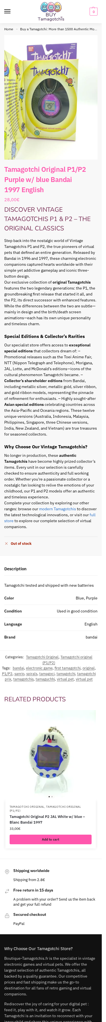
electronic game (39, 668)
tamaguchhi (45, 679)
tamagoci (47, 673)
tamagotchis (23, 679)
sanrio (19, 673)
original (89, 668)
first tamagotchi (68, 668)
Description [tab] (15, 568)
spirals (31, 673)
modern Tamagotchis (57, 508)
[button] (93, 12)
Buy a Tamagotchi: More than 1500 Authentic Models (60, 29)
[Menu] (12, 11)
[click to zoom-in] (51, 97)
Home (8, 29)
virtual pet (65, 679)
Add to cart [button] (50, 839)
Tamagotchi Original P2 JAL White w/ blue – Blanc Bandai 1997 (47, 819)
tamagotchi (66, 673)
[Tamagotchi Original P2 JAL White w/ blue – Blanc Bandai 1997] (50, 755)
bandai (18, 668)
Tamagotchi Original (42, 657)
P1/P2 (7, 673)
